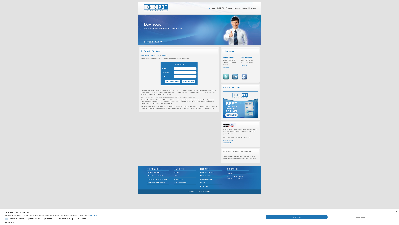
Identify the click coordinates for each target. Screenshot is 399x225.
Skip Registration (172, 81)
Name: (164, 69)
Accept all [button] (296, 217)
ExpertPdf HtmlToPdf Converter (156, 182)
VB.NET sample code (180, 182)
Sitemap (202, 182)
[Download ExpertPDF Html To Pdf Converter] (240, 104)
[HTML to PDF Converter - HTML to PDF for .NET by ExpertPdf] (156, 8)
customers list (227, 143)
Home (213, 8)
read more (226, 67)
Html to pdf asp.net (205, 176)
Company (237, 8)
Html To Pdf (220, 8)
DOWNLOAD (148, 42)
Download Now (188, 81)
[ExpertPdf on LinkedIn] (236, 77)
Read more (93, 215)
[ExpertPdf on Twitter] (226, 77)
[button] (51, 222)
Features (176, 172)
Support (244, 8)
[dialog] (199, 217)
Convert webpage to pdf (207, 172)
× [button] (396, 211)
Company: (165, 72)
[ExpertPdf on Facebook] (245, 77)
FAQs (175, 176)
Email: (164, 76)
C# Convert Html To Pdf (153, 172)
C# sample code (178, 179)
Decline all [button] (360, 217)
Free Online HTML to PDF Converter (157, 179)
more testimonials (228, 140)
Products (229, 8)
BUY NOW (158, 42)
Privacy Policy (204, 186)
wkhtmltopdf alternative (206, 179)
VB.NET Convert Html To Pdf (155, 176)
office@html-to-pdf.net (237, 178)
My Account (252, 8)
